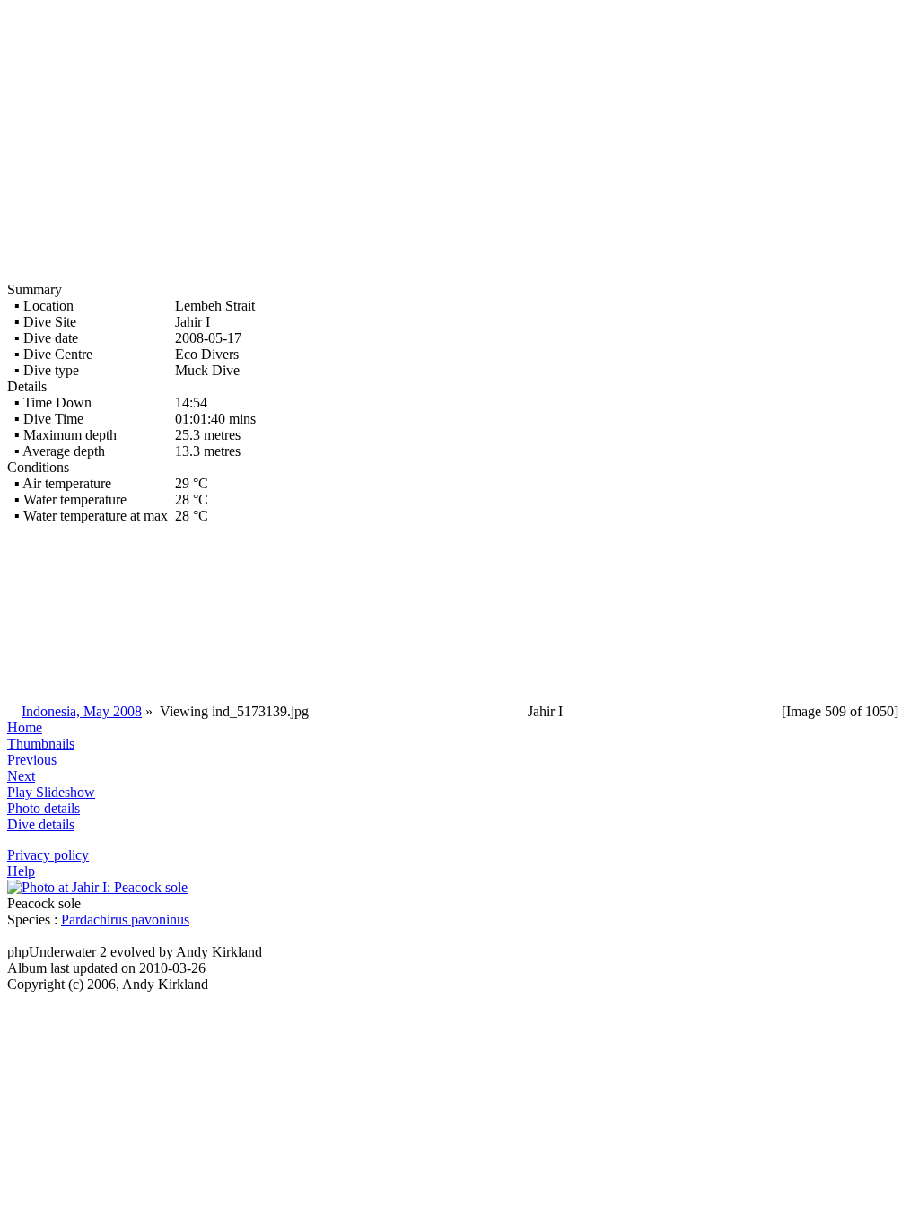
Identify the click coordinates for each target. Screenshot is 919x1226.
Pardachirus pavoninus (125, 919)
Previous (32, 759)
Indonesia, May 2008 (82, 711)
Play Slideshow (51, 792)
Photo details (43, 808)
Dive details (40, 824)
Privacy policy (48, 855)
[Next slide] (97, 887)
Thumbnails (40, 743)
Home (24, 727)
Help (21, 871)
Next (21, 776)
